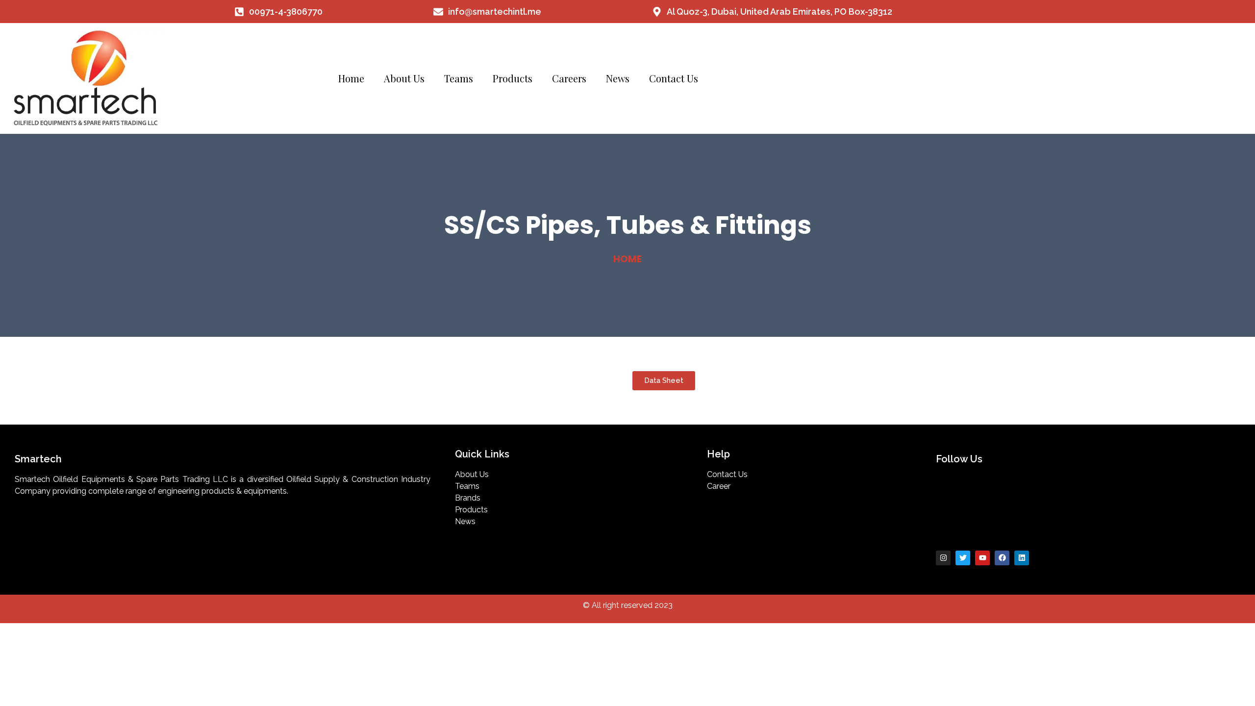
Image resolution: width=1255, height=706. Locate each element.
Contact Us (673, 78)
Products (512, 78)
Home (351, 78)
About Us (404, 78)
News (617, 78)
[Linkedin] (1021, 558)
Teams (458, 78)
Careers (569, 78)
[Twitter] (962, 558)
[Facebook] (1002, 558)
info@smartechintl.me (494, 11)
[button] (663, 380)
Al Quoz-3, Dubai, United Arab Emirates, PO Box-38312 (779, 11)
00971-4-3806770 (286, 11)
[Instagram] (943, 558)
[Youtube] (982, 558)
